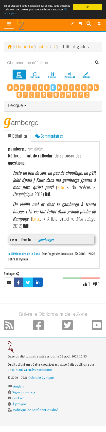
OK (87, 7)
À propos (19, 404)
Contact (18, 398)
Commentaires (51, 136)
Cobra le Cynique (41, 378)
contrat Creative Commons (32, 370)
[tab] (53, 106)
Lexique (42, 47)
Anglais (18, 386)
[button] (99, 23)
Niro (60, 187)
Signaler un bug (23, 392)
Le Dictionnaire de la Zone (24, 253)
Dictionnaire (24, 47)
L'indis (36, 218)
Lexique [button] (16, 106)
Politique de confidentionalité (35, 410)
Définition (19, 136)
